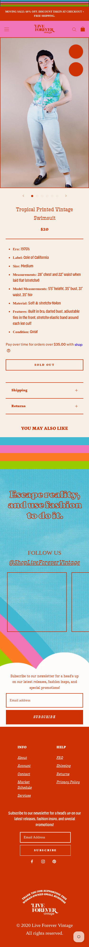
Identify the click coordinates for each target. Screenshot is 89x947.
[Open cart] (83, 29)
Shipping (19, 390)
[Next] (66, 196)
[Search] (74, 29)
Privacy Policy (68, 782)
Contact (24, 774)
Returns (18, 406)
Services (24, 795)
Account (24, 765)
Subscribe (44, 717)
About (22, 757)
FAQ (59, 757)
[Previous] (23, 196)
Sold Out (44, 365)
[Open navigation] (6, 29)
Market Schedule (25, 785)
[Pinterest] (54, 861)
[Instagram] (43, 861)
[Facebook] (32, 861)
